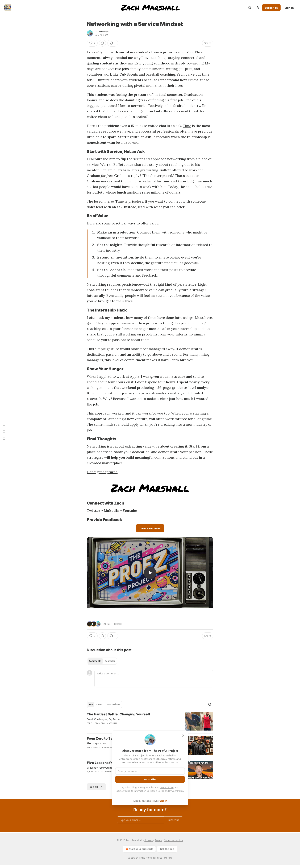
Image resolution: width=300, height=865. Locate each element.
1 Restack (117, 623)
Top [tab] (91, 704)
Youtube (130, 510)
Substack (133, 857)
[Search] (249, 7)
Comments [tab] (95, 661)
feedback (149, 275)
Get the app (167, 849)
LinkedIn (111, 510)
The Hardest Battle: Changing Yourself (118, 714)
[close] (183, 735)
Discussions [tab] (113, 704)
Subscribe (271, 7)
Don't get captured (102, 472)
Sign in (289, 7)
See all (94, 787)
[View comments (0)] (102, 43)
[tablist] (102, 661)
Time (187, 126)
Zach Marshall (103, 31)
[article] (150, 721)
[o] (150, 573)
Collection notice (173, 840)
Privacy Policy (176, 790)
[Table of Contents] (3, 432)
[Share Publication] (257, 7)
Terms (158, 840)
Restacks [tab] (110, 661)
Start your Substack (141, 849)
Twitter (94, 510)
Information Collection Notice (149, 790)
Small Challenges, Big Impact (104, 719)
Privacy (148, 840)
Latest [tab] (99, 704)
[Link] (82, 151)
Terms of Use (166, 787)
